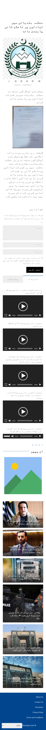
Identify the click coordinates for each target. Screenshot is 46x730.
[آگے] (33, 445)
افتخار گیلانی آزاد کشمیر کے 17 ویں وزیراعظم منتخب (23, 522)
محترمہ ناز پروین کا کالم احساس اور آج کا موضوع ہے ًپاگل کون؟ (24, 430)
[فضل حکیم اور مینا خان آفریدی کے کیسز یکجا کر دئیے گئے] (23, 625)
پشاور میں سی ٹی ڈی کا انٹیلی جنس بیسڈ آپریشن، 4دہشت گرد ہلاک (24, 615)
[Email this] (38, 81)
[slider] (24, 315)
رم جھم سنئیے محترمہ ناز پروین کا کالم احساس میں (24, 291)
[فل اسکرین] (6, 315)
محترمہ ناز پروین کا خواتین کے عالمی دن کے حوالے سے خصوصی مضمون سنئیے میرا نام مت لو (24, 359)
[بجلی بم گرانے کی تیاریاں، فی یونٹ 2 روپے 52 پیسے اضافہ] (23, 559)
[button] (23, 306)
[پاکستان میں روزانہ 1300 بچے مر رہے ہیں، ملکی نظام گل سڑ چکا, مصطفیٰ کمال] (23, 531)
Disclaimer (39, 707)
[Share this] (33, 81)
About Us (39, 697)
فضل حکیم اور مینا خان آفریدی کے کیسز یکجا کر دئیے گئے (24, 648)
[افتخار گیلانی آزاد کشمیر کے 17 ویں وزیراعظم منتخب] (23, 502)
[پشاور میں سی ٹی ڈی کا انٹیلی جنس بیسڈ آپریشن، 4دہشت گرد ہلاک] (23, 586)
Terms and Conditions (34, 717)
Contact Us (39, 702)
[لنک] (23, 475)
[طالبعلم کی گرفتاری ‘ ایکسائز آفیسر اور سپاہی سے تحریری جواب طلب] (23, 657)
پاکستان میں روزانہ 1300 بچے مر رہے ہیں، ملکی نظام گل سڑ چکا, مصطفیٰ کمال (24, 549)
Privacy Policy (38, 712)
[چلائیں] (40, 315)
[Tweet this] (27, 81)
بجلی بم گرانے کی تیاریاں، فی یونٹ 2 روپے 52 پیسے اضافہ (24, 577)
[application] (23, 306)
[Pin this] (16, 81)
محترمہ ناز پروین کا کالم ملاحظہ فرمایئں (24, 324)
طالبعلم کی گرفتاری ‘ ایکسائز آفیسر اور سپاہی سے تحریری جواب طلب (24, 680)
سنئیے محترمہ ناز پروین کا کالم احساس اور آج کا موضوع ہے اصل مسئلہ (24, 395)
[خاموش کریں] (9, 315)
